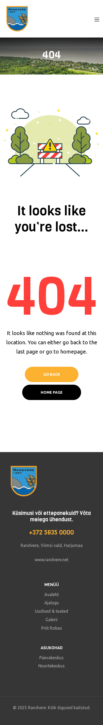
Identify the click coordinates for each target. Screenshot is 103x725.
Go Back (51, 374)
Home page (52, 392)
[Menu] (97, 19)
